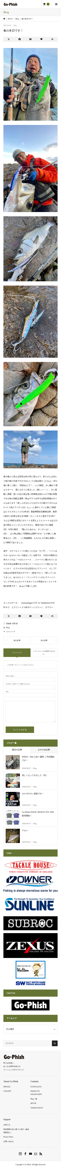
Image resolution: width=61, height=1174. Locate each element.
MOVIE (33, 1103)
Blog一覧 (33, 1099)
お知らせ (6, 1125)
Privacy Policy (8, 1137)
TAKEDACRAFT (36, 1108)
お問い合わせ (8, 1141)
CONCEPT (7, 1091)
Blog (15, 25)
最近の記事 (17, 750)
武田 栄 (15, 624)
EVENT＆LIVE (36, 1087)
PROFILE (6, 1087)
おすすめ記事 (44, 750)
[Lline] (41, 39)
